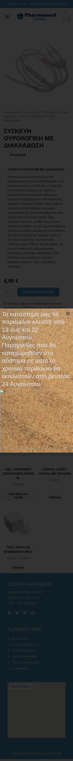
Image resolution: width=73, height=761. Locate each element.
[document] (36, 380)
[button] (67, 313)
